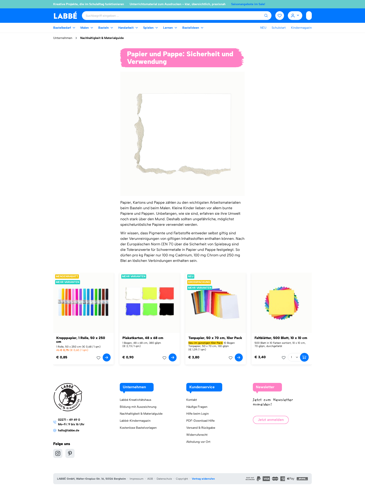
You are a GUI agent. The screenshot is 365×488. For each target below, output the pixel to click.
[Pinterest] (70, 453)
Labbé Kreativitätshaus (135, 400)
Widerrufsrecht (197, 435)
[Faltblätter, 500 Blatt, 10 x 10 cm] (282, 303)
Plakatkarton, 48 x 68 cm (142, 338)
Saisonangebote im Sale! (248, 4)
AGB (150, 478)
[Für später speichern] (100, 358)
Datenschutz (164, 478)
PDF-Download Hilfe (200, 420)
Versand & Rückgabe (200, 427)
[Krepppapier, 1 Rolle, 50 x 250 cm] (83, 303)
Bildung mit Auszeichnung (138, 407)
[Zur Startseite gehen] (65, 15)
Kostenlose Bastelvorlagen (138, 427)
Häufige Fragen (196, 407)
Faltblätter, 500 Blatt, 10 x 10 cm (281, 338)
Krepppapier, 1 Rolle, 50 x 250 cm (80, 340)
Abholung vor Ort (198, 442)
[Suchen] (265, 15)
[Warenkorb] (309, 15)
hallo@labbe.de (68, 430)
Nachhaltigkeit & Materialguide (141, 413)
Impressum (137, 478)
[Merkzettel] (279, 15)
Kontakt (191, 400)
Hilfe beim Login (197, 413)
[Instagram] (57, 453)
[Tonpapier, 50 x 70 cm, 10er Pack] (215, 303)
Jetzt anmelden (271, 419)
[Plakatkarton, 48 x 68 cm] (149, 303)
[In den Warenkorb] (304, 357)
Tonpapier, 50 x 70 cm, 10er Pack (215, 338)
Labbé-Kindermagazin (135, 420)
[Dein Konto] (295, 15)
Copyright (182, 478)
